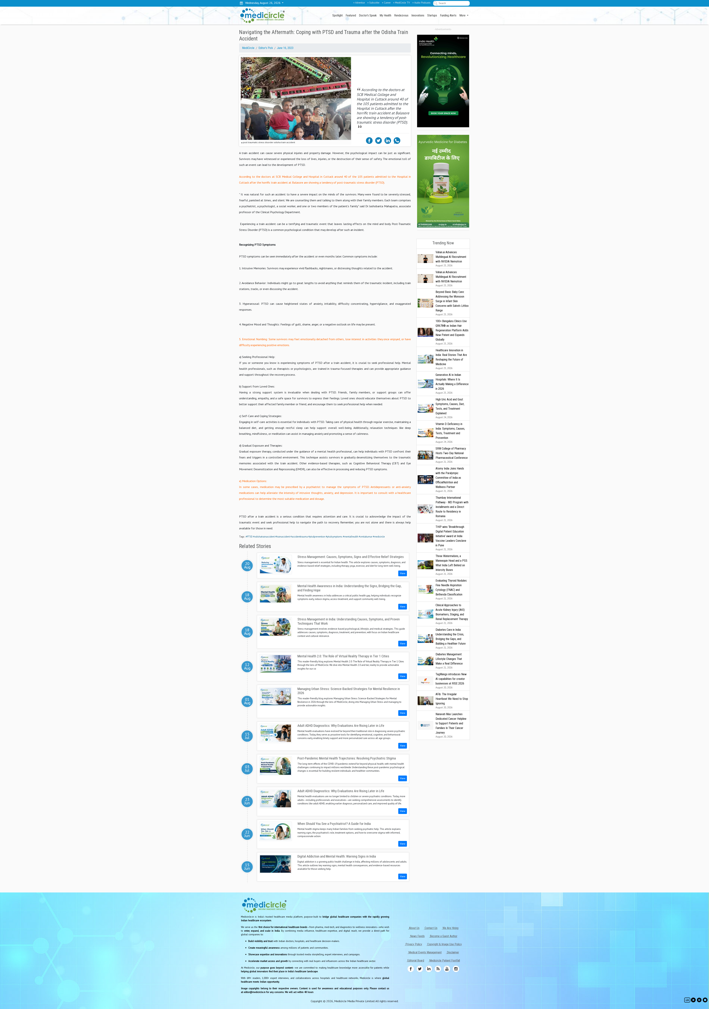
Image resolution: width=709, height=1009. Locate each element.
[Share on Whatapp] (397, 140)
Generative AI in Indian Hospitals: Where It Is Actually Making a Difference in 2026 (452, 383)
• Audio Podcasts (421, 2)
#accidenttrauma (299, 536)
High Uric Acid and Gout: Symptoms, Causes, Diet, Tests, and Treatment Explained (450, 408)
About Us (413, 928)
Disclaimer (452, 952)
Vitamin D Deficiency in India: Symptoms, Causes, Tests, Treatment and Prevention (450, 432)
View (402, 573)
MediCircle (248, 48)
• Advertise (359, 2)
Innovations (417, 15)
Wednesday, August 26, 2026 (262, 3)
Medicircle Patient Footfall (444, 960)
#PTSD (249, 536)
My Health (385, 15)
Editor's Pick (265, 48)
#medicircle (379, 536)
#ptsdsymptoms (334, 536)
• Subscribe (373, 2)
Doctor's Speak (368, 15)
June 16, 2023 (285, 48)
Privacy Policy (413, 944)
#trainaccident (282, 536)
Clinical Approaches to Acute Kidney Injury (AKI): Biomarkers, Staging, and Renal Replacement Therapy (452, 614)
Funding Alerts (448, 15)
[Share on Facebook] (369, 140)
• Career (386, 2)
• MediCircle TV (401, 2)
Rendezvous (401, 15)
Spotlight (337, 15)
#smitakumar (365, 536)
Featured (351, 15)
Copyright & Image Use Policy (444, 944)
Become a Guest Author (443, 936)
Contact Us (430, 928)
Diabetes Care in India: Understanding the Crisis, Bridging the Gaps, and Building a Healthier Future (451, 638)
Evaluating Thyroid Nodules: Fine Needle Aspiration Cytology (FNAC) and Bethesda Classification (451, 589)
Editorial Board (415, 960)
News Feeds (417, 936)
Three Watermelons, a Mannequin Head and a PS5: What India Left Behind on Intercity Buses (452, 565)
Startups (432, 15)
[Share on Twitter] (378, 140)
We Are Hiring (450, 928)
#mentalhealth (350, 536)
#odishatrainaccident (264, 536)
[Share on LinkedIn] (387, 140)
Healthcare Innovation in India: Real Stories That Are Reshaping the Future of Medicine (451, 359)
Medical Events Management (425, 952)
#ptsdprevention (316, 536)
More (462, 15)
